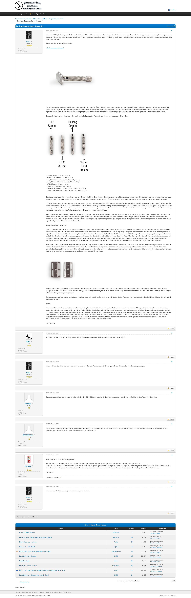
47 (132, 565)
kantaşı (28, 404)
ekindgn (28, 466)
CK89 (116, 556)
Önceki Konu (21, 517)
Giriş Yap (35, 14)
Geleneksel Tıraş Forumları (23, 19)
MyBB (33, 595)
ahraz (116, 570)
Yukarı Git (42, 592)
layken (158, 542)
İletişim (17, 592)
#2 (171, 333)
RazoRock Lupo (24, 561)
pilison (158, 533)
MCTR (24, 595)
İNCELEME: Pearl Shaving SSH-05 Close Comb (34, 551)
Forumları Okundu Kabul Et (58, 592)
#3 (171, 361)
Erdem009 (116, 532)
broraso (159, 557)
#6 (171, 455)
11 (131, 575)
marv (28, 42)
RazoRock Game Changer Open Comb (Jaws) (34, 575)
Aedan (116, 542)
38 (132, 537)
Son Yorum (153, 533)
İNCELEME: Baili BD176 (27, 547)
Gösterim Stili (171, 26)
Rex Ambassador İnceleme (28, 542)
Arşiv (47, 592)
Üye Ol (42, 14)
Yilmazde (159, 566)
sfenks (116, 561)
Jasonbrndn (28, 435)
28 (132, 542)
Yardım (172, 10)
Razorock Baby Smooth (27, 532)
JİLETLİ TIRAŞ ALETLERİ (40, 19)
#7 (171, 486)
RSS (69, 592)
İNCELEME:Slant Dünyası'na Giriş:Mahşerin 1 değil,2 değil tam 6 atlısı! (42, 570)
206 (132, 556)
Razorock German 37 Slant (28, 565)
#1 (171, 30)
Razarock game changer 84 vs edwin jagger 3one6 (35, 537)
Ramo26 (116, 537)
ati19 (28, 342)
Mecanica (159, 547)
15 (132, 551)
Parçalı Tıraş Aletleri (55, 19)
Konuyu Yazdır (24, 582)
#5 (171, 424)
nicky (158, 561)
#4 (171, 392)
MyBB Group (47, 595)
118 (132, 570)
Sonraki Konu (32, 517)
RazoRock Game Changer (27, 556)
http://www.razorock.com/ (55, 48)
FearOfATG (116, 565)
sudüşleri (159, 576)
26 (132, 561)
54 (132, 547)
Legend (116, 547)
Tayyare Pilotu (116, 551)
